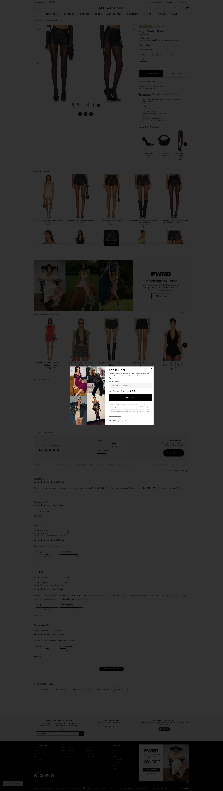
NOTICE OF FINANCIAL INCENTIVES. (138, 411)
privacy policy (147, 409)
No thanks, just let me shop (120, 421)
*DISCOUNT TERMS (115, 416)
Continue (130, 398)
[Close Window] (152, 368)
